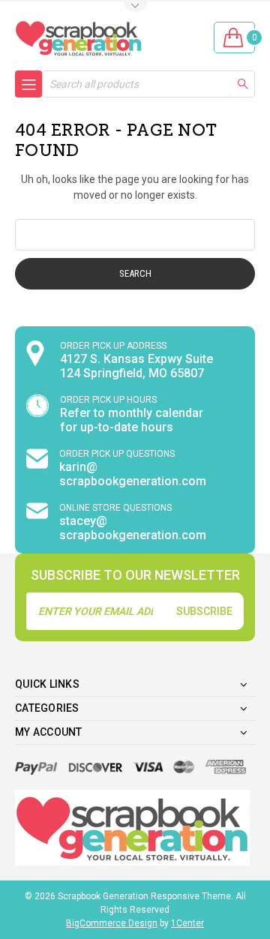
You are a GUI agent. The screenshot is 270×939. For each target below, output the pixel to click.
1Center (187, 923)
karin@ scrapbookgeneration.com (132, 474)
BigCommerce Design (112, 923)
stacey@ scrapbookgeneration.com (132, 528)
